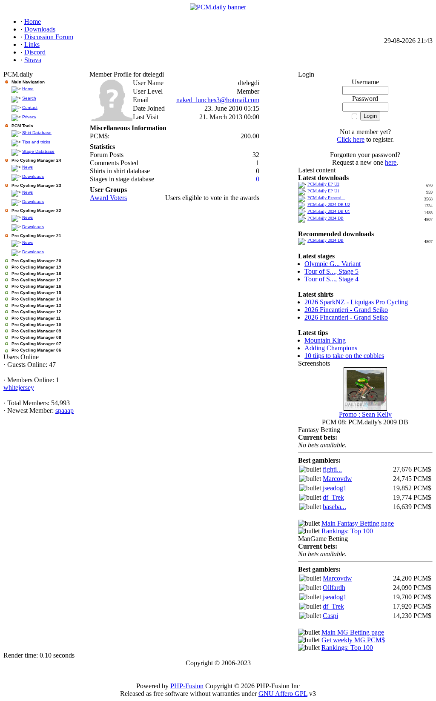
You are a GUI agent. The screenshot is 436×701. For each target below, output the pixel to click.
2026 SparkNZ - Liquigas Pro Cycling (356, 302)
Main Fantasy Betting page (357, 523)
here (390, 162)
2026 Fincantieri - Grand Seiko (346, 309)
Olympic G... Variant (332, 263)
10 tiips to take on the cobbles (344, 355)
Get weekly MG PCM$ (353, 640)
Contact (29, 107)
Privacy (29, 116)
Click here (350, 139)
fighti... (332, 469)
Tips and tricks (36, 142)
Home (28, 88)
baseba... (334, 506)
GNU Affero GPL (282, 693)
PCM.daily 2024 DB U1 (328, 211)
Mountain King (325, 340)
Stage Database (38, 151)
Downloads (33, 176)
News (27, 167)
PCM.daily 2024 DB (325, 218)
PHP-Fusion (187, 686)
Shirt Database (37, 132)
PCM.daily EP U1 (323, 191)
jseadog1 (335, 488)
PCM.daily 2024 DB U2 (328, 204)
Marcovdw (337, 478)
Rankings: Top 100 (347, 531)
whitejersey (18, 387)
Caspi (330, 615)
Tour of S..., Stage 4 (331, 279)
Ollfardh (334, 587)
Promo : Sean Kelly (365, 414)
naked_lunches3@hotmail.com (217, 99)
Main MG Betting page (352, 632)
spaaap (64, 410)
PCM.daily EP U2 (323, 184)
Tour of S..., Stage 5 (331, 271)
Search (29, 98)
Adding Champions (330, 348)
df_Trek (333, 497)
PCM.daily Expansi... (326, 197)
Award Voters (108, 197)
